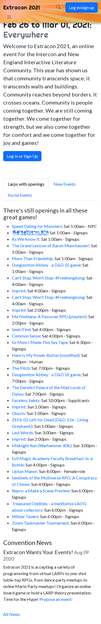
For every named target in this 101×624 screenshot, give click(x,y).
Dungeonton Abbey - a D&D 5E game (46, 264)
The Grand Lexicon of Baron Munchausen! (50, 245)
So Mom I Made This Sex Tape (40, 342)
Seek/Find (21, 329)
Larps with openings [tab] (26, 184)
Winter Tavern (25, 516)
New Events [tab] (65, 184)
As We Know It (25, 239)
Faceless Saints (26, 400)
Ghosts (18, 413)
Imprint (19, 290)
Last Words (22, 432)
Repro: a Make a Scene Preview (40, 490)
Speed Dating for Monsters (37, 226)
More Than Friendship (32, 258)
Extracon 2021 (21, 7)
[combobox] (49, 7)
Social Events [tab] (20, 195)
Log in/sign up (81, 7)
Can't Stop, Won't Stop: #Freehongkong (48, 277)
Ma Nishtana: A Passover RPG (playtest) (49, 316)
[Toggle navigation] (9, 17)
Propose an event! (55, 599)
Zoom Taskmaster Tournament (40, 522)
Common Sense (26, 335)
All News (11, 614)
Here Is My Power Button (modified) (45, 355)
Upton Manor (24, 471)
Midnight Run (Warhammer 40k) (41, 445)
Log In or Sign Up (22, 156)
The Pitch (21, 368)
